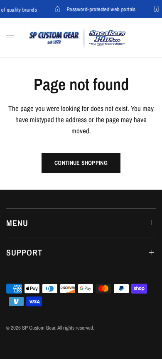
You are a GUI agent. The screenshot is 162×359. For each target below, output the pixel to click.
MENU (17, 223)
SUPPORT (24, 252)
